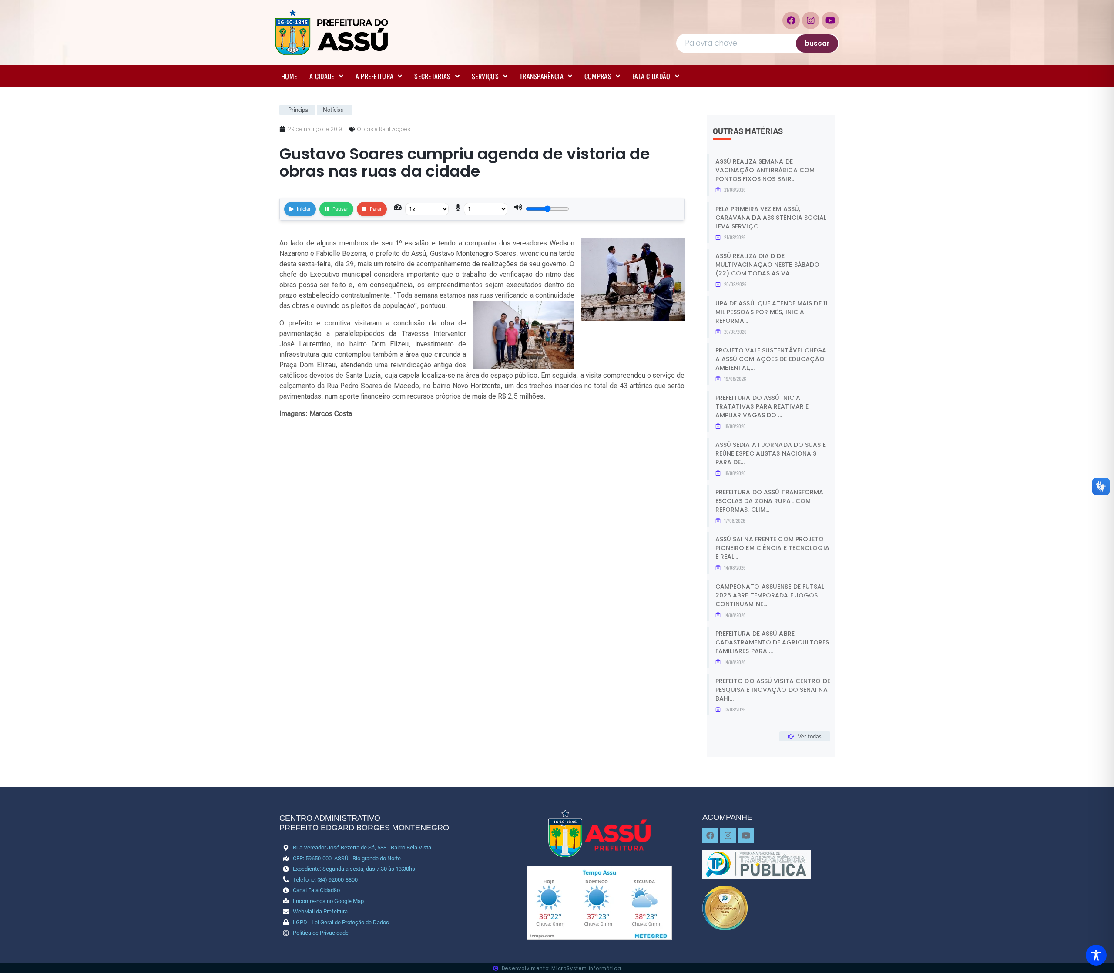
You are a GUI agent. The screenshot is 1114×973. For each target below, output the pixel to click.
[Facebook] (791, 20)
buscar (817, 43)
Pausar (340, 209)
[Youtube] (830, 20)
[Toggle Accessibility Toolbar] (1096, 955)
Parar (376, 209)
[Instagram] (810, 20)
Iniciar (304, 209)
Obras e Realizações (383, 129)
